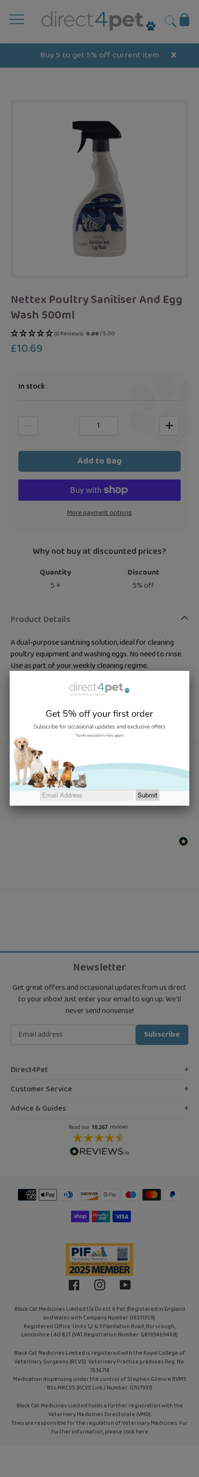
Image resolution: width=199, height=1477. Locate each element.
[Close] (189, 671)
